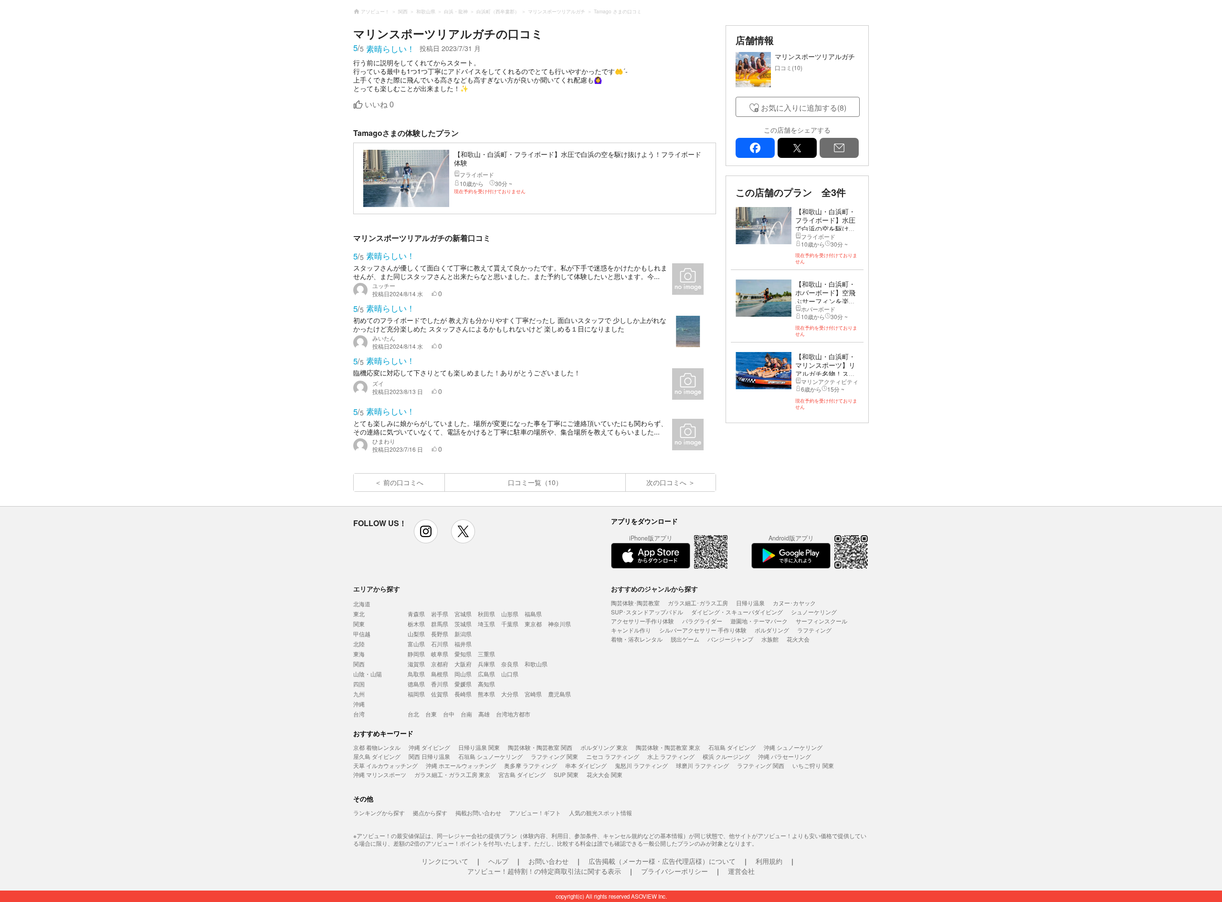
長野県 (439, 634)
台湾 (359, 714)
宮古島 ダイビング (522, 774)
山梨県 (416, 634)
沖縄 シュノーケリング (793, 747)
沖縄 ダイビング (429, 747)
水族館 (770, 639)
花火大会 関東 (604, 774)
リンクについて (444, 861)
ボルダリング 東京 (604, 747)
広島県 (486, 674)
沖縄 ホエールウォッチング (461, 765)
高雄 (484, 714)
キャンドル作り (631, 630)
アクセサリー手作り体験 (642, 621)
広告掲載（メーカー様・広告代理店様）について (662, 861)
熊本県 (486, 694)
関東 (359, 624)
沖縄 (359, 704)
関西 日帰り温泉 (429, 756)
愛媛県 (463, 684)
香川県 (439, 684)
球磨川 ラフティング (702, 765)
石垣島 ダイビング (732, 747)
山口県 (509, 674)
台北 (413, 714)
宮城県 (463, 614)
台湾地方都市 (513, 714)
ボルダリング (772, 630)
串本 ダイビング (586, 765)
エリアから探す (376, 588)
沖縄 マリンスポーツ (379, 774)
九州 (359, 694)
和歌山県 (536, 664)
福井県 (463, 644)
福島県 (533, 614)
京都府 (439, 664)
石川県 (439, 644)
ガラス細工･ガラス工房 (698, 603)
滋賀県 (416, 664)
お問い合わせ (548, 861)
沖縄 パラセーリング (784, 756)
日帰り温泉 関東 (479, 747)
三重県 (486, 654)
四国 (359, 684)
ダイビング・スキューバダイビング (737, 612)
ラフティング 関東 (554, 756)
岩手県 (439, 614)
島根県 (439, 674)
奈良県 (509, 664)
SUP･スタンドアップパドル (647, 612)
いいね (379, 105)
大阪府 (463, 664)
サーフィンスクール (821, 621)
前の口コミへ (403, 482)
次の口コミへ (666, 482)
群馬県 (439, 624)
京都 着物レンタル (376, 747)
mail (839, 148)
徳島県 (416, 684)
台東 (431, 714)
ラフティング (814, 630)
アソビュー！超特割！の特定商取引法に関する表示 (544, 871)
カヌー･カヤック (794, 603)
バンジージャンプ (730, 639)
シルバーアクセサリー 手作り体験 (703, 630)
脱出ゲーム (685, 639)
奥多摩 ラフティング (530, 765)
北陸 (359, 644)
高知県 (486, 684)
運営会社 (741, 871)
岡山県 (463, 674)
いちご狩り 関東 (813, 765)
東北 (359, 614)
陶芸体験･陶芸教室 (635, 603)
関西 (359, 664)
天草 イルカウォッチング (385, 765)
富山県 (416, 644)
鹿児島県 (559, 694)
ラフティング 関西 (760, 765)
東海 (359, 654)
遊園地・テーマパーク (759, 621)
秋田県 (486, 614)
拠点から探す (430, 813)
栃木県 (416, 624)
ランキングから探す (379, 813)
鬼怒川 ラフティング (641, 765)
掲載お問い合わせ (478, 813)
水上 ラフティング (671, 756)
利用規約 (769, 861)
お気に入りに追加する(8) (803, 107)
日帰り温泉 (750, 603)
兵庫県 (486, 664)
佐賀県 (439, 694)
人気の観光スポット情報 (600, 813)
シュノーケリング (814, 612)
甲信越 (361, 634)
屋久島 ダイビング (376, 756)
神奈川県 (559, 624)
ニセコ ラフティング (612, 756)
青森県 (416, 614)
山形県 (509, 614)
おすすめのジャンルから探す (654, 588)
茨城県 (463, 624)
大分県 (509, 694)
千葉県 (509, 624)
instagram (426, 531)
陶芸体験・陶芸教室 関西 (540, 747)
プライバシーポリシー (674, 871)
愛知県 (463, 654)
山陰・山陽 (367, 674)
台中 (448, 714)
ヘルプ (498, 861)
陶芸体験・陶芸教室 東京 (668, 747)
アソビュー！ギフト (535, 813)
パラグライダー (702, 621)
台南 (466, 714)
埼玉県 (486, 624)
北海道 (361, 604)
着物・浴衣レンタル (637, 639)
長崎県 (463, 694)
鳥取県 (416, 674)
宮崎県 (533, 694)
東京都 (533, 624)
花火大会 (798, 639)
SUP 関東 (566, 774)
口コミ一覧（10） (535, 482)
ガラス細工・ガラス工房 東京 (452, 774)
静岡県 (416, 654)
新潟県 (463, 634)
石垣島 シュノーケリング (490, 756)
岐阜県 (439, 654)
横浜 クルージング (726, 756)
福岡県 (416, 694)
